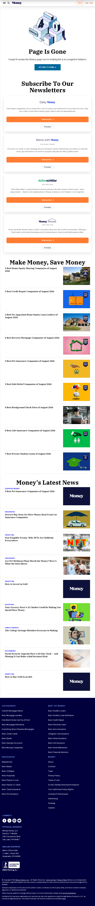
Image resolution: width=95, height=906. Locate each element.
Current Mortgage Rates (12, 711)
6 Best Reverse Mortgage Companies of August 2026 (32, 338)
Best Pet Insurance (10, 794)
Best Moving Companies (12, 748)
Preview (47, 127)
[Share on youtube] (19, 821)
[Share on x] (9, 821)
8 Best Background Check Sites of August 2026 (29, 407)
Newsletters (7, 762)
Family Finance (11, 628)
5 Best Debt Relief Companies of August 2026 (28, 384)
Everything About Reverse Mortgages (18, 729)
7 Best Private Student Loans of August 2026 (28, 454)
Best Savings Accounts (12, 743)
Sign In (80, 3)
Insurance (10, 512)
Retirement (10, 651)
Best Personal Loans (57, 725)
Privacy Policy (54, 776)
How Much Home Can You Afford (16, 720)
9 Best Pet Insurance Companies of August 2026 (30, 361)
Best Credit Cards (9, 734)
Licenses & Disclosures (58, 794)
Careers (51, 808)
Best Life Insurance (56, 743)
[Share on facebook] (4, 821)
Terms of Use (54, 780)
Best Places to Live (10, 780)
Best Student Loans (57, 711)
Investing (9, 535)
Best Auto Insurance (57, 729)
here (64, 899)
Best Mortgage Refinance (13, 725)
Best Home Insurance (57, 738)
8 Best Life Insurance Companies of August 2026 (30, 430)
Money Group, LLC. (23, 880)
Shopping (9, 604)
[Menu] (4, 3)
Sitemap (51, 803)
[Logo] (17, 3)
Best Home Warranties (57, 748)
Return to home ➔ (47, 67)
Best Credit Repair (56, 720)
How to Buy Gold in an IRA (18, 677)
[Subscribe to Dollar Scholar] (47, 193)
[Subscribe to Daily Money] (47, 113)
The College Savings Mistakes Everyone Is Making (31, 630)
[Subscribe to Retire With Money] (47, 153)
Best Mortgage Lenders (12, 715)
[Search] (8, 3)
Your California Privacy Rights (61, 789)
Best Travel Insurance (11, 789)
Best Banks (7, 738)
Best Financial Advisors (58, 752)
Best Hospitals (8, 776)
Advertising (53, 799)
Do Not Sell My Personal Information (63, 785)
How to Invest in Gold (16, 584)
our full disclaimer (69, 893)
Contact (52, 766)
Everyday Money (12, 488)
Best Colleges (8, 771)
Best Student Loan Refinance (61, 715)
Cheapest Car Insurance (58, 734)
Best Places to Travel (11, 785)
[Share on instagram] (14, 821)
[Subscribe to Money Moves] (47, 233)
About (51, 762)
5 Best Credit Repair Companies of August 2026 (29, 291)
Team (50, 771)
